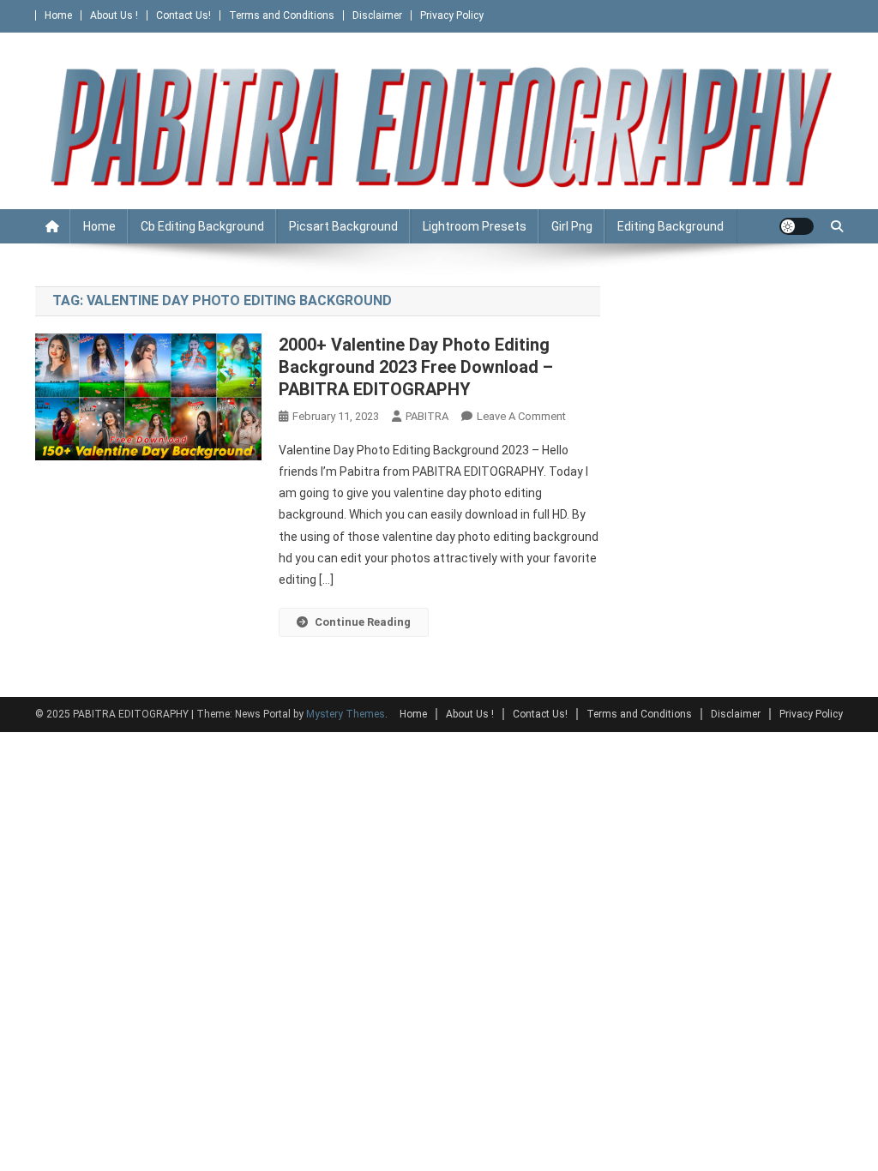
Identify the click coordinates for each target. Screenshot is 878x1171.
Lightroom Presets (474, 226)
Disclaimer (377, 15)
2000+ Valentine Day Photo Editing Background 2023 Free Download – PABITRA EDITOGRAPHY (416, 366)
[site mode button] (796, 226)
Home (58, 15)
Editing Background (670, 226)
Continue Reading (363, 622)
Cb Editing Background (202, 226)
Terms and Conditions (281, 15)
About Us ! (114, 15)
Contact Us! (183, 15)
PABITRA (427, 416)
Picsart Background (343, 226)
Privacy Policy (452, 15)
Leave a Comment (521, 416)
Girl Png (571, 226)
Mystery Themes (345, 714)
